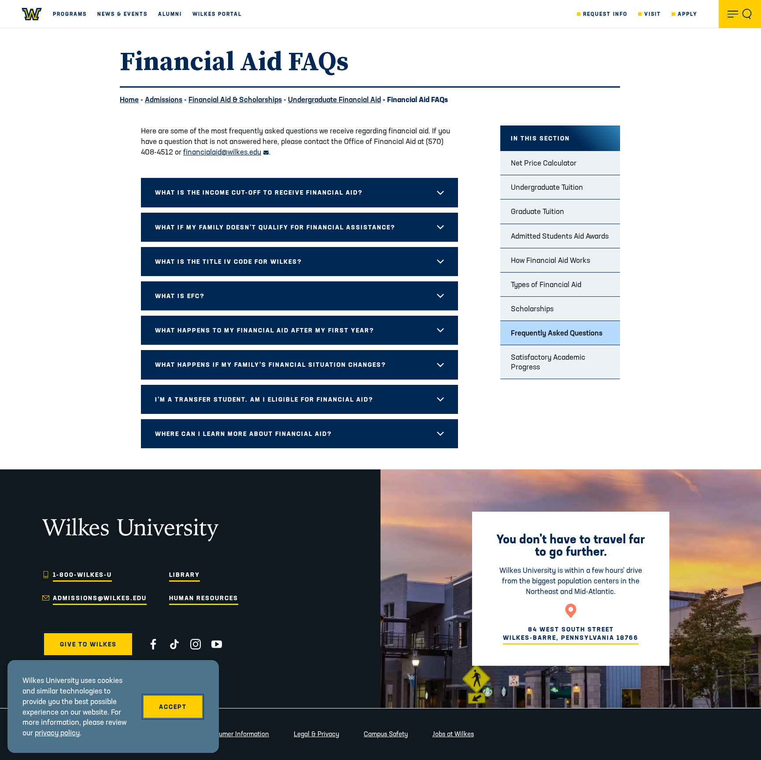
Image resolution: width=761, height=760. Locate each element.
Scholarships (532, 308)
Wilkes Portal (217, 14)
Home (129, 99)
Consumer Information (236, 734)
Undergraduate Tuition (547, 187)
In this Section (540, 138)
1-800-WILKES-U (82, 575)
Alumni (170, 14)
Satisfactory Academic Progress (548, 361)
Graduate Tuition (537, 211)
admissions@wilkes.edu (100, 598)
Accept (173, 707)
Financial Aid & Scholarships (235, 99)
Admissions (163, 99)
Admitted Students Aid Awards (560, 235)
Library (184, 575)
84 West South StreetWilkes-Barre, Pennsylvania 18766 (571, 633)
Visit (652, 14)
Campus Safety (386, 734)
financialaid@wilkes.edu (226, 151)
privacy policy (57, 732)
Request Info (605, 14)
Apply (688, 14)
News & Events (122, 14)
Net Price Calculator (543, 162)
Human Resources (203, 598)
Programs (70, 14)
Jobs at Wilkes (453, 734)
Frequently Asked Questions (556, 332)
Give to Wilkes (88, 644)
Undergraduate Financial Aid (334, 99)
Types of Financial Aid (546, 284)
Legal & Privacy (316, 734)
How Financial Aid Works (550, 260)
